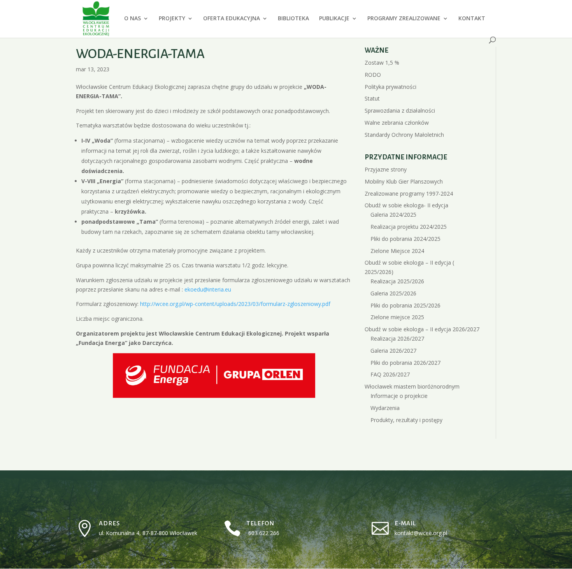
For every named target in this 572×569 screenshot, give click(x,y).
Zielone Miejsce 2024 (397, 250)
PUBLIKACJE (334, 19)
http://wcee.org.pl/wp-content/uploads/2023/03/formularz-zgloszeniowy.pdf (235, 303)
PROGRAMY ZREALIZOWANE (403, 19)
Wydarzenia (385, 408)
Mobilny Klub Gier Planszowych (404, 181)
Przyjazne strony (386, 169)
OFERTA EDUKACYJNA (231, 19)
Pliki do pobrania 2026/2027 (405, 362)
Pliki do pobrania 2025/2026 (405, 305)
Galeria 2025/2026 (393, 293)
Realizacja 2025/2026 (397, 281)
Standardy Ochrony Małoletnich (404, 134)
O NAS (132, 19)
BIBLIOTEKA (293, 19)
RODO (373, 74)
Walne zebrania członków (397, 122)
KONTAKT (471, 19)
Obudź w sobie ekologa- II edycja (406, 205)
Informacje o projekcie (399, 395)
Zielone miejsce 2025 (397, 317)
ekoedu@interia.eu (208, 289)
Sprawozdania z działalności (400, 110)
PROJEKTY (172, 19)
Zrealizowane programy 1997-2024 (409, 193)
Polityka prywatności (390, 86)
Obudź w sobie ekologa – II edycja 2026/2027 (422, 329)
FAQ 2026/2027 (390, 374)
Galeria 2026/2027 (393, 350)
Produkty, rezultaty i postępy (406, 420)
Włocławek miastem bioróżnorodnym (412, 386)
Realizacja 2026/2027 (397, 338)
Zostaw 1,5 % (382, 62)
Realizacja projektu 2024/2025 (408, 226)
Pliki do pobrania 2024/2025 (405, 238)
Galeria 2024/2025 (393, 214)
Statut (372, 98)
